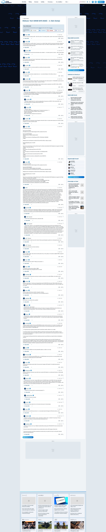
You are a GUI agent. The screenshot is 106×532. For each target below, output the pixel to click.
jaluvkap (27, 50)
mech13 (27, 402)
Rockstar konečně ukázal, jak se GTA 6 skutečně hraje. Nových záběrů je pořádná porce (74, 185)
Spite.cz (70, 194)
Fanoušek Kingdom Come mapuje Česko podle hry (60, 530)
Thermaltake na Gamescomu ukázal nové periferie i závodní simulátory (61, 513)
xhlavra (27, 314)
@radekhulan (27, 306)
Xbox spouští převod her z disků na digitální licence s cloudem (60, 509)
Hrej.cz (70, 188)
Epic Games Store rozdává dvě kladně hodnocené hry (76, 514)
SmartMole (27, 274)
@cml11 (26, 209)
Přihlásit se (101, 1)
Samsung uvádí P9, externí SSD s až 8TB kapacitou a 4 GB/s (76, 530)
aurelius (26, 281)
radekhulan (27, 298)
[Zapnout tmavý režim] (96, 2)
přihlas (40, 27)
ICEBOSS (27, 416)
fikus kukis (27, 354)
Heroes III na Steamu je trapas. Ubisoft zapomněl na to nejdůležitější (74, 207)
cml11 (26, 187)
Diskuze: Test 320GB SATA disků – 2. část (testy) (41, 21)
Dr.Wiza (26, 41)
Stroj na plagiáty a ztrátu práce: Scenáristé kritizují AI (28, 513)
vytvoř (51, 27)
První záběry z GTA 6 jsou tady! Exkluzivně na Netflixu (74, 202)
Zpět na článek (26, 18)
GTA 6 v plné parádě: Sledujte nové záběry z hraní (73, 192)
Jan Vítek (27, 65)
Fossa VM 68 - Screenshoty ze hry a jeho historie (44, 530)
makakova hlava (29, 395)
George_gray (27, 370)
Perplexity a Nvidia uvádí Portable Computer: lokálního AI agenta (60, 506)
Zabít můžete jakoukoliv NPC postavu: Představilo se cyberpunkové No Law (75, 510)
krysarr (26, 34)
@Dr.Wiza (26, 52)
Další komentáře (76, 70)
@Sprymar (27, 390)
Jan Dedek (27, 323)
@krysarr (26, 101)
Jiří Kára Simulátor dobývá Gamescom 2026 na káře (74, 197)
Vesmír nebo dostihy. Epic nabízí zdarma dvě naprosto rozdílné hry (28, 509)
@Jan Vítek (27, 92)
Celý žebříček (76, 177)
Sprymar (27, 378)
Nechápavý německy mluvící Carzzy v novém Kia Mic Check (28, 530)
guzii (26, 347)
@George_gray (27, 380)
